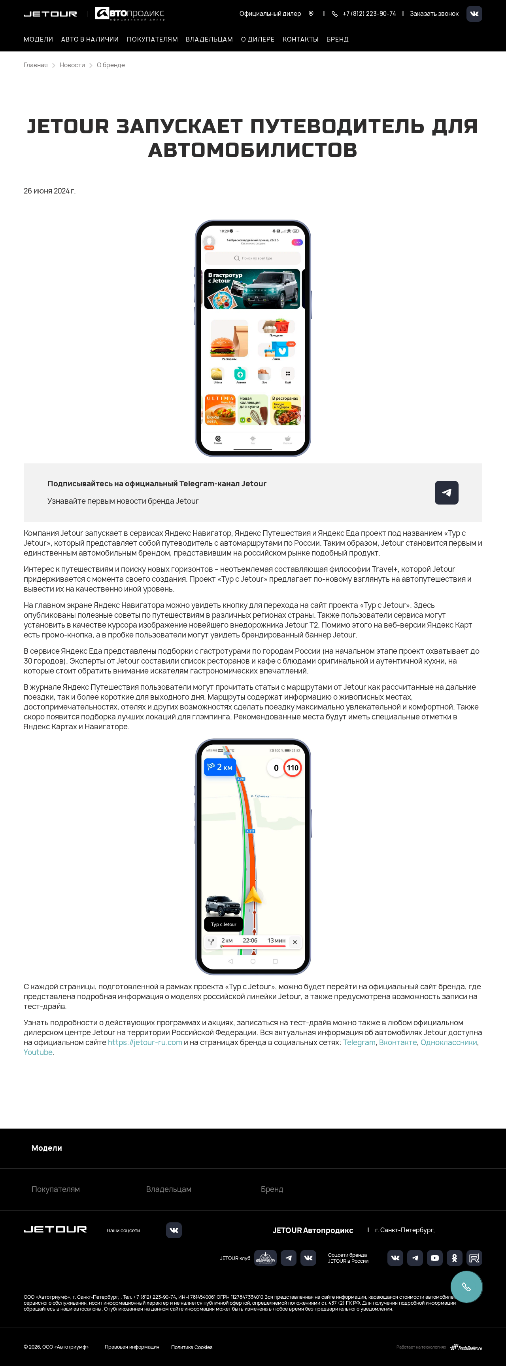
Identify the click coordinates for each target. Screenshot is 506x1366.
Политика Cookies (192, 1347)
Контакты (301, 40)
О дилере (258, 40)
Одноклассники (449, 1042)
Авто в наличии (90, 40)
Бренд (272, 1189)
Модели (47, 1148)
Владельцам (168, 1189)
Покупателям (56, 1189)
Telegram (359, 1042)
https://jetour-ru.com (145, 1042)
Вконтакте (398, 1042)
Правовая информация (132, 1347)
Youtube (38, 1052)
